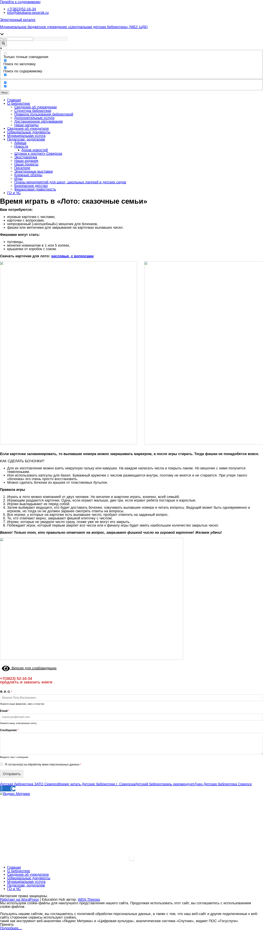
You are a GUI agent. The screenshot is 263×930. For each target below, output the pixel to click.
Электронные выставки (33, 171)
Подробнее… (11, 928)
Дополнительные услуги (34, 118)
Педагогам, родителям (26, 139)
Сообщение (9, 730)
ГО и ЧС (14, 193)
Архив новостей (34, 150)
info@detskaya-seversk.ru (28, 12)
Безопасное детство (31, 186)
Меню (4, 92)
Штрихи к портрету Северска (38, 153)
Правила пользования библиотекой (43, 114)
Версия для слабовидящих (33, 668)
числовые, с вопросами (72, 256)
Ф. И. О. (6, 691)
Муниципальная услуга (26, 136)
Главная (14, 100)
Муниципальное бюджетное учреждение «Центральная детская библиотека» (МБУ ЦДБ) (74, 27)
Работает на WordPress (19, 899)
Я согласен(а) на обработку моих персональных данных (43, 764)
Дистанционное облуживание (38, 121)
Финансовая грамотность (35, 189)
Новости (21, 146)
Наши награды (26, 125)
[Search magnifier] (3, 43)
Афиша (20, 143)
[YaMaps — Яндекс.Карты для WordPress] (131, 858)
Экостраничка (25, 157)
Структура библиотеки (32, 111)
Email (4, 710)
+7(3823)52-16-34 (21, 9)
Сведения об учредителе (28, 128)
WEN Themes (89, 899)
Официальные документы (28, 132)
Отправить (12, 774)
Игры (18, 178)
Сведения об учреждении (35, 107)
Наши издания (26, 161)
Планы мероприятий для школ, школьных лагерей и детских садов (70, 182)
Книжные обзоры (28, 175)
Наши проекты (26, 164)
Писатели (22, 168)
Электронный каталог (18, 20)
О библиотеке (18, 103)
